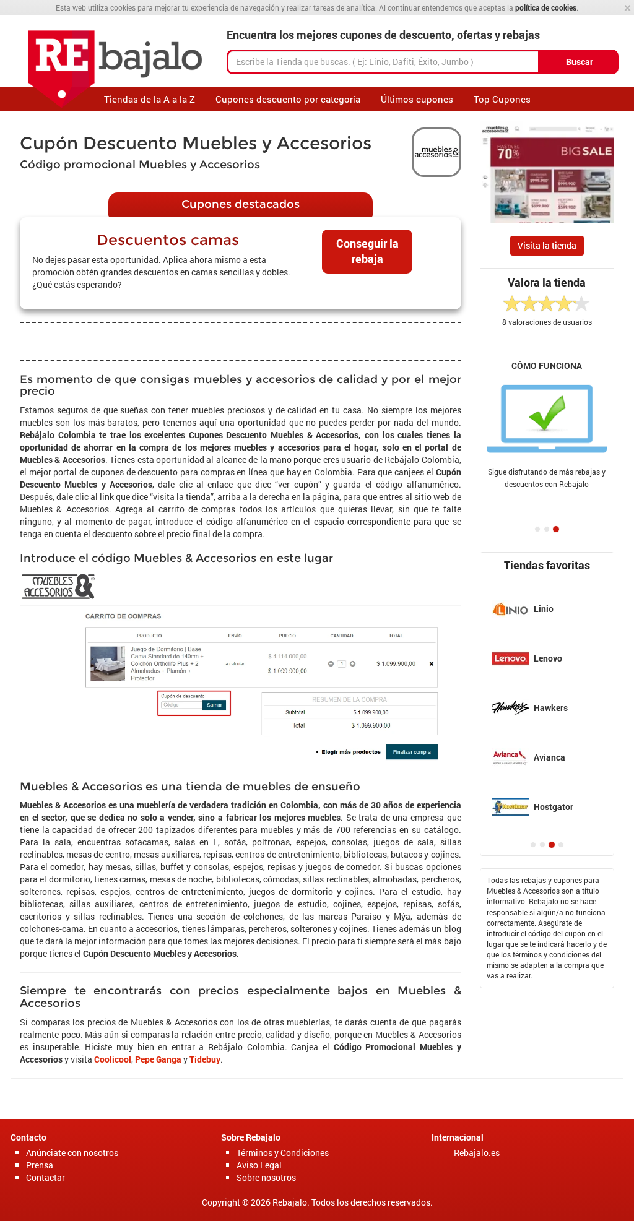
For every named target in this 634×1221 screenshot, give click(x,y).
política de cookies (545, 7)
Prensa (39, 1165)
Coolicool (112, 1059)
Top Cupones (502, 99)
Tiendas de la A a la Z (149, 99)
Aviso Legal (259, 1165)
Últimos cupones (417, 99)
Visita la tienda (547, 245)
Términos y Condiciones (283, 1152)
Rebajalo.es (477, 1152)
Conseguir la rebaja (367, 251)
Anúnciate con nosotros (72, 1152)
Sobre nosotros (266, 1177)
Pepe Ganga (158, 1059)
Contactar (45, 1177)
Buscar (579, 61)
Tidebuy (204, 1059)
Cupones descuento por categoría (287, 99)
